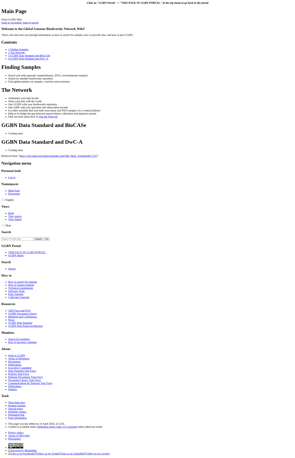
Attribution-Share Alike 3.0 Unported (57, 426)
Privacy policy (16, 432)
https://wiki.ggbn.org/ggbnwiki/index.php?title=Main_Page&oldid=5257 (58, 155)
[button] (3, 200)
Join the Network (48, 116)
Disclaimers (14, 438)
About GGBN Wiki (19, 435)
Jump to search (31, 22)
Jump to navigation (11, 22)
